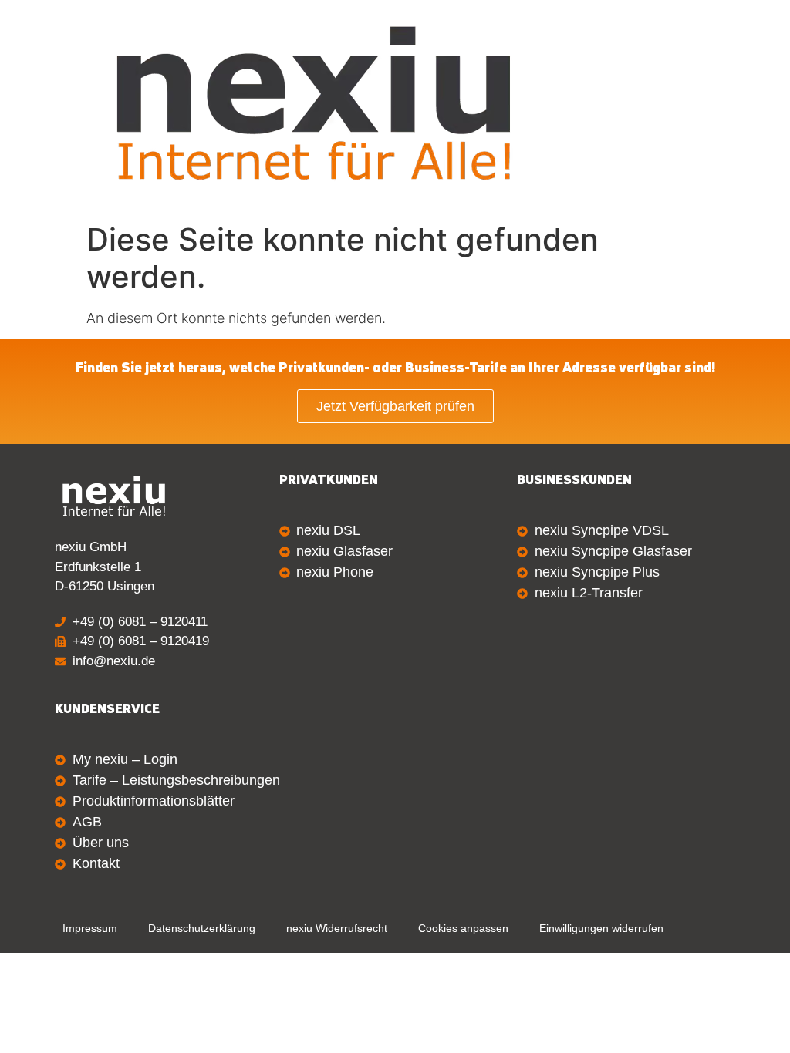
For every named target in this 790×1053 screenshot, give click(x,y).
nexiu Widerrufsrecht (336, 928)
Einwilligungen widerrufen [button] (601, 928)
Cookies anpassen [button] (463, 928)
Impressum (89, 928)
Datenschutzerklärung (201, 928)
